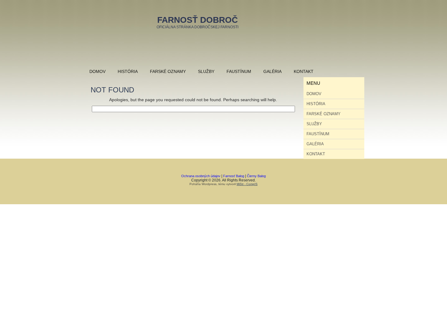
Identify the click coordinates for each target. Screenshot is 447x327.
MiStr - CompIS (247, 184)
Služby (206, 71)
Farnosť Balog (233, 176)
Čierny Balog (256, 176)
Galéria (272, 71)
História (128, 71)
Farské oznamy (168, 71)
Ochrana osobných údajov (200, 176)
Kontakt (304, 71)
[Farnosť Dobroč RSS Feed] (171, 181)
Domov (97, 71)
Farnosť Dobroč (197, 20)
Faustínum (239, 71)
